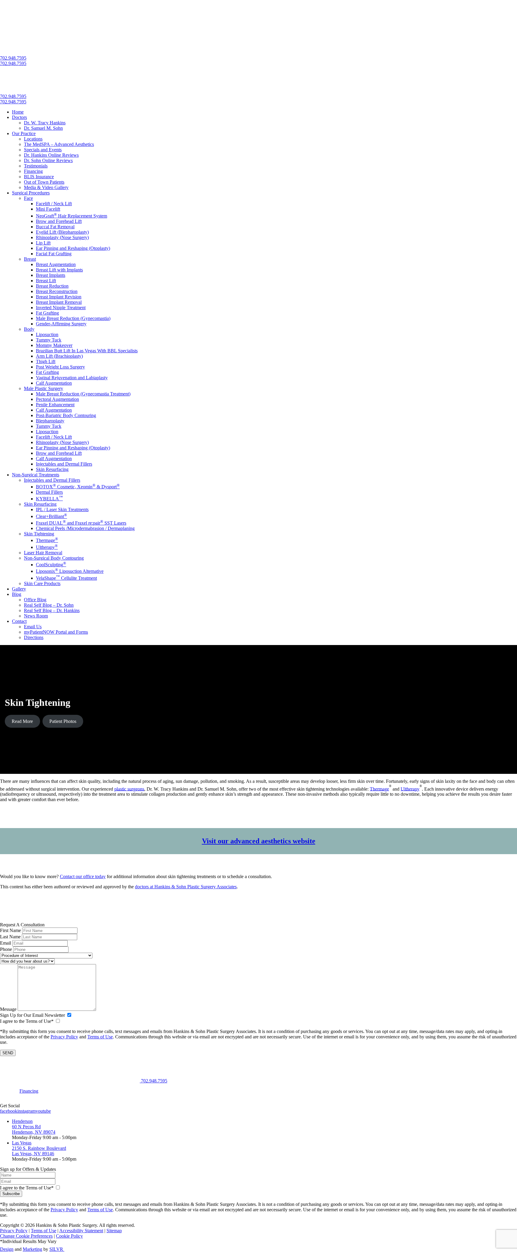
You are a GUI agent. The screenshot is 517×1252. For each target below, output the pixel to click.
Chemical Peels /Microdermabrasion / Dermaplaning (85, 528)
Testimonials (36, 165)
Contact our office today (83, 876)
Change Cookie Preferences (26, 1236)
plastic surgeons (129, 788)
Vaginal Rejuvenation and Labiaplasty (72, 377)
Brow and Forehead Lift (59, 221)
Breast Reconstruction (56, 291)
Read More (22, 721)
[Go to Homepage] (70, 919)
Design (6, 1249)
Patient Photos (62, 721)
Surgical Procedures (31, 192)
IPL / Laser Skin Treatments (62, 509)
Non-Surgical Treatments (35, 474)
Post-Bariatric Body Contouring (66, 415)
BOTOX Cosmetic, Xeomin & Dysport (78, 486)
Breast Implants (50, 275)
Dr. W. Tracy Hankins (45, 122)
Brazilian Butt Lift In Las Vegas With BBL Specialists (87, 350)
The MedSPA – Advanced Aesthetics (59, 144)
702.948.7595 (13, 58)
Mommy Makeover (54, 345)
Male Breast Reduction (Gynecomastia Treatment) (83, 393)
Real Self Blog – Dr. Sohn (49, 605)
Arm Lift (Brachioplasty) (59, 356)
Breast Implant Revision (58, 296)
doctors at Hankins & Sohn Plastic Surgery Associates (186, 886)
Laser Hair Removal (43, 552)
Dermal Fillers (49, 492)
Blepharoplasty (50, 420)
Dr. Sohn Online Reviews (48, 160)
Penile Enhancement (55, 404)
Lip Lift (43, 242)
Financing (33, 171)
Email (5, 943)
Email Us (33, 626)
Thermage (47, 540)
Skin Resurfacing (52, 469)
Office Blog (35, 599)
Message (8, 1009)
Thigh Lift (45, 361)
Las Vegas (21, 1142)
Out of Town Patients (44, 182)
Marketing (32, 1249)
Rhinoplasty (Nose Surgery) (62, 237)
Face (28, 198)
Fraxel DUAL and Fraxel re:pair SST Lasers (81, 522)
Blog (16, 594)
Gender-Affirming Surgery (61, 323)
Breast (30, 259)
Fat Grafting (47, 312)
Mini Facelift (48, 209)
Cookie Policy (69, 1236)
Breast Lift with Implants (59, 269)
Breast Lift (46, 280)
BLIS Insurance (39, 176)
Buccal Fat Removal (55, 226)
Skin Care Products (42, 583)
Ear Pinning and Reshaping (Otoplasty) (73, 248)
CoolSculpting (51, 564)
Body (29, 329)
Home (18, 111)
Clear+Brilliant (51, 516)
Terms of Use (100, 1036)
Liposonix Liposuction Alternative (70, 571)
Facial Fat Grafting (54, 253)
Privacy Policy (64, 1036)
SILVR (56, 1249)
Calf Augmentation (54, 383)
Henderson (22, 1121)
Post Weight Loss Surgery (60, 366)
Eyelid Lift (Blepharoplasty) (62, 232)
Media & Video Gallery (46, 187)
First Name (10, 930)
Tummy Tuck (48, 339)
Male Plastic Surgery (43, 388)
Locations (33, 138)
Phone (6, 949)
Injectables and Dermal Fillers (64, 463)
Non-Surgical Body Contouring (54, 558)
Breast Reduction (52, 286)
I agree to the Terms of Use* (27, 1021)
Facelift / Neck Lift (54, 203)
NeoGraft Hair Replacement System (71, 215)
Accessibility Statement (81, 1230)
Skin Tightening (39, 533)
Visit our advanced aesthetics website (258, 841)
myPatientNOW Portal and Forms (56, 632)
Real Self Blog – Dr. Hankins (52, 610)
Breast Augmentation (56, 264)
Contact (19, 621)
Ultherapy (47, 547)
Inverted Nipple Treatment (61, 307)
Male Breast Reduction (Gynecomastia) (73, 318)
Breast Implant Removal (59, 302)
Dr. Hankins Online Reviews (51, 155)
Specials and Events (43, 149)
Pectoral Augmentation (57, 399)
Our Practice (24, 133)
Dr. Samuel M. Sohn (43, 128)
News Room (36, 615)
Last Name (10, 936)
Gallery (19, 588)
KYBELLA (49, 498)
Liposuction (47, 334)
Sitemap (114, 1230)
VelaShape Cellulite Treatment (66, 578)
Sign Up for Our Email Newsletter (32, 1015)
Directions (33, 637)
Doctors (19, 117)
